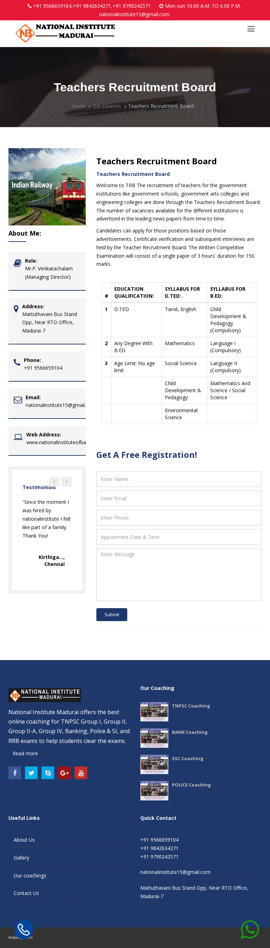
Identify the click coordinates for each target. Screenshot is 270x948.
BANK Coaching (190, 732)
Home (78, 106)
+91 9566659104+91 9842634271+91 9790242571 (159, 848)
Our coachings (30, 875)
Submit (111, 614)
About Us (24, 839)
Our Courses (106, 106)
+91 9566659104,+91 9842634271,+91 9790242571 (92, 5)
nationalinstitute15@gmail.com (134, 14)
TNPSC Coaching (191, 706)
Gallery (21, 857)
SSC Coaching (188, 758)
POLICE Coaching (191, 785)
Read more (24, 753)
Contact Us (26, 893)
